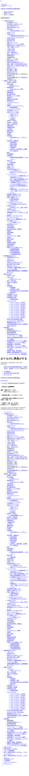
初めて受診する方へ (13, 25)
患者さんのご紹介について (15, 262)
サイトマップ (8, 374)
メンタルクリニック (13, 102)
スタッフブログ (11, 300)
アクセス (12, 117)
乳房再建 (12, 147)
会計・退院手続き (12, 52)
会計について (11, 32)
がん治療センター (12, 220)
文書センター (11, 34)
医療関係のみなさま (9, 650)
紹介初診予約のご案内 (13, 264)
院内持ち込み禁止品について (15, 62)
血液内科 (9, 97)
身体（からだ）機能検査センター (16, 219)
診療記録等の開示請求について (19, 35)
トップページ (8, 412)
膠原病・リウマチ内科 (13, 95)
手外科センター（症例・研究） (19, 207)
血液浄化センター (12, 224)
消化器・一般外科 (12, 122)
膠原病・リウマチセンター (15, 215)
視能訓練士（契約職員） (14, 344)
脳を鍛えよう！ (14, 85)
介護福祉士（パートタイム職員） (16, 342)
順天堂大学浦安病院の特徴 (15, 319)
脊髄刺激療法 (14, 107)
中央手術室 (10, 225)
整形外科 (9, 132)
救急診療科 (10, 164)
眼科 (8, 152)
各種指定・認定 (14, 289)
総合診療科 (10, 84)
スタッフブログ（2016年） (18, 317)
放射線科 (9, 155)
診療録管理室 (11, 244)
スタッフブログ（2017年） (18, 315)
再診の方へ (10, 29)
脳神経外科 (10, 130)
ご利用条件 (7, 371)
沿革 (8, 284)
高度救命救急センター (13, 169)
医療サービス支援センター (15, 247)
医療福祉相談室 (14, 250)
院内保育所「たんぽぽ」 (11, 748)
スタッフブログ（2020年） (18, 310)
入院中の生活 (11, 50)
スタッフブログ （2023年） (18, 307)
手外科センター (11, 205)
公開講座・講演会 (12, 295)
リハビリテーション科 (13, 109)
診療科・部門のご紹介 (10, 473)
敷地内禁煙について (13, 60)
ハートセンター (11, 174)
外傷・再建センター (13, 197)
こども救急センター (16, 170)
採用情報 (6, 718)
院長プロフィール (15, 279)
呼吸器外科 (10, 125)
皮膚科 (9, 134)
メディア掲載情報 (9, 750)
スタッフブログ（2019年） (18, 312)
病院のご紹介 (8, 667)
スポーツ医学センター (13, 210)
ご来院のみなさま (9, 413)
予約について (14, 114)
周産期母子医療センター (14, 194)
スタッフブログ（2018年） (18, 314)
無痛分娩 (12, 162)
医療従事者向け (14, 199)
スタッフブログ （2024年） (18, 304)
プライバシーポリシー (10, 762)
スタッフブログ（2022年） (18, 305)
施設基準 (12, 292)
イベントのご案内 (12, 269)
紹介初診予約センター (13, 27)
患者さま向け (14, 200)
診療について (14, 115)
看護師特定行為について (14, 322)
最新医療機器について (16, 515)
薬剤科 (9, 234)
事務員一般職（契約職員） (15, 350)
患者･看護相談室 (15, 252)
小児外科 (9, 129)
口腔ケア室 (10, 165)
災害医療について (9, 758)
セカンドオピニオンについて (15, 37)
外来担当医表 (11, 39)
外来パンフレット (12, 42)
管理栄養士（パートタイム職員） (16, 345)
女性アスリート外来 (13, 112)
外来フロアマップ (12, 72)
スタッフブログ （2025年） (18, 302)
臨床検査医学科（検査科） (15, 229)
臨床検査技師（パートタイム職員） (17, 340)
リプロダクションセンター (15, 202)
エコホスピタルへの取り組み (15, 320)
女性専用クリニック (13, 110)
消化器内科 (10, 90)
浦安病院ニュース (12, 294)
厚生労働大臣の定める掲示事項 (19, 290)
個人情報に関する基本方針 (11, 373)
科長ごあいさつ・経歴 (16, 89)
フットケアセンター (13, 217)
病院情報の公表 (11, 297)
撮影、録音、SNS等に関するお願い (17, 64)
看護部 (9, 240)
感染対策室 (10, 245)
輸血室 (9, 230)
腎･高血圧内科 (11, 94)
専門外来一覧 (11, 40)
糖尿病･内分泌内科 (12, 99)
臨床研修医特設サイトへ (14, 334)
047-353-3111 (4, 380)
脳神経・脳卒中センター (14, 195)
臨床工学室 (10, 239)
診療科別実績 (14, 299)
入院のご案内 (11, 49)
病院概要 (9, 285)
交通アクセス (8, 13)
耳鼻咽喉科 (10, 154)
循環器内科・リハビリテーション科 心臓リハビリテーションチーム (19, 190)
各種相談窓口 (11, 57)
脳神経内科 (10, 100)
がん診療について (15, 222)
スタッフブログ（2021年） (18, 309)
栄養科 (9, 237)
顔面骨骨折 (13, 142)
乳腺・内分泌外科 (12, 124)
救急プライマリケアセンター (18, 172)
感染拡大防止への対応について (16, 45)
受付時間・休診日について (15, 24)
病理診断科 (10, 232)
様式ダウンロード (12, 265)
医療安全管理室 (11, 242)
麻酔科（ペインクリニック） (15, 105)
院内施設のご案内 (12, 70)
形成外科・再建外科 (13, 140)
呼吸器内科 (10, 92)
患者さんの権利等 (12, 282)
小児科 (9, 104)
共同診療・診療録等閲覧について (16, 267)
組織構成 (12, 287)
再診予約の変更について (17, 30)
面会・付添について (13, 54)
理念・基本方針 (11, 280)
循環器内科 (10, 87)
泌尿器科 (9, 135)
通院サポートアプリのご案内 (15, 44)
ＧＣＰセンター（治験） (14, 235)
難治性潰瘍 (13, 144)
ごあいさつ (10, 259)
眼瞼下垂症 (13, 145)
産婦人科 (9, 160)
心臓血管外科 (11, 127)
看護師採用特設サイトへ (14, 330)
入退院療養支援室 (15, 254)
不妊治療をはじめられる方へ (18, 204)
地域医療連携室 (14, 249)
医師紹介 (12, 119)
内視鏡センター (11, 209)
